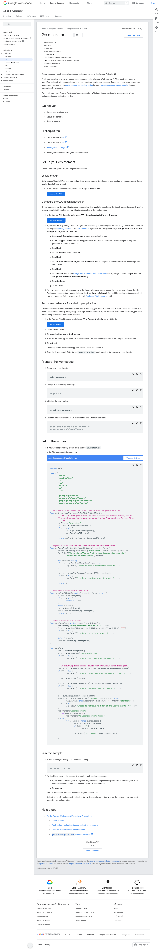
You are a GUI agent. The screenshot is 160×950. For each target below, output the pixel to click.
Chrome (79, 934)
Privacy (47, 945)
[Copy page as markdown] (77, 35)
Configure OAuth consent (97, 296)
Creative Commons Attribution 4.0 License (104, 861)
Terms (39, 945)
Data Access (83, 228)
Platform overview (44, 908)
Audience (69, 228)
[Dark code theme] (137, 374)
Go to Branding (56, 220)
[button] (16, 53)
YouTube (118, 920)
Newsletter (118, 912)
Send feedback (133, 35)
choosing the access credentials (114, 85)
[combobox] (116, 3)
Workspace (25, 3)
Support (58, 16)
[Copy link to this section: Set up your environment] (77, 162)
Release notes (42, 916)
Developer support (44, 920)
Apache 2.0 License (46, 864)
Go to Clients (55, 324)
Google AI (126, 934)
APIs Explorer (81, 920)
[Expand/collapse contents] (55, 42)
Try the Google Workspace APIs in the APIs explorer (69, 816)
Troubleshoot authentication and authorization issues (75, 825)
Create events (58, 820)
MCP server (45, 16)
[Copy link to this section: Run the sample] (65, 753)
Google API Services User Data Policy (90, 273)
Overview (7, 16)
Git (63, 142)
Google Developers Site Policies (79, 864)
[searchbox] (17, 24)
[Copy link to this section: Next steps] (58, 809)
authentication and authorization (79, 85)
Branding (60, 228)
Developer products (44, 912)
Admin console (81, 908)
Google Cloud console (84, 916)
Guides (19, 16)
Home (42, 3)
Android (68, 934)
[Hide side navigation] (30, 945)
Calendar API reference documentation (68, 829)
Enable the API (56, 194)
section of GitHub (71, 834)
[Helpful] (138, 29)
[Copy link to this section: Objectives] (58, 106)
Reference (31, 16)
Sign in (154, 3)
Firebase (90, 934)
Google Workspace (56, 29)
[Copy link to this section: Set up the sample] (68, 441)
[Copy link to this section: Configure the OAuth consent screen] (86, 201)
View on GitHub (133, 458)
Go (63, 138)
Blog (116, 908)
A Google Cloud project (57, 147)
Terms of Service (43, 924)
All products (74, 3)
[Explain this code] (133, 374)
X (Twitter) (118, 916)
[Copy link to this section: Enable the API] (60, 175)
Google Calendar (57, 3)
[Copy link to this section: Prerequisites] (62, 131)
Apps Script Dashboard (85, 912)
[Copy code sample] (141, 374)
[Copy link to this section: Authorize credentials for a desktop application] (98, 303)
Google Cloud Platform (108, 934)
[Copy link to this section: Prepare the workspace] (76, 362)
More (89, 3)
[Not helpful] (141, 29)
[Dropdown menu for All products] (82, 3)
